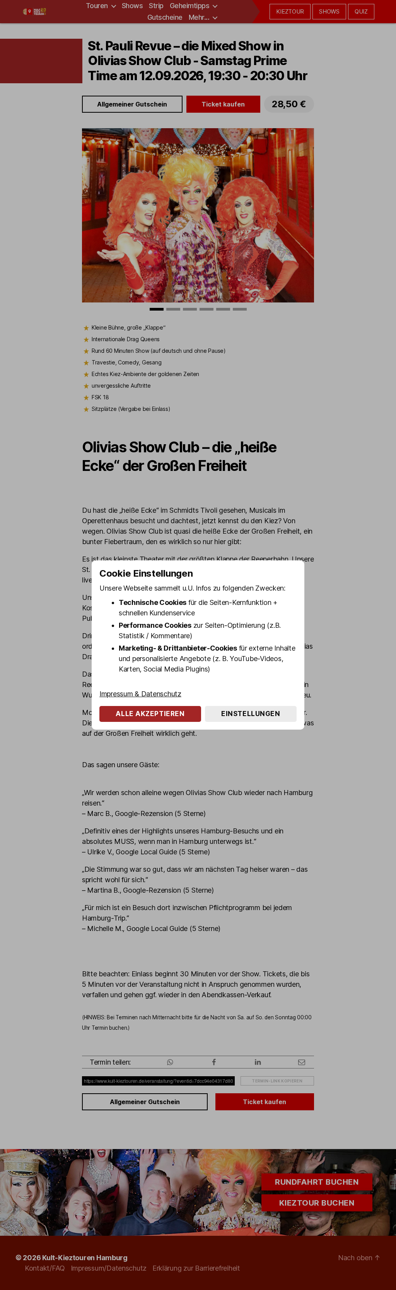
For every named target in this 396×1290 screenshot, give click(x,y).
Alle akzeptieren (150, 714)
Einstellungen (250, 714)
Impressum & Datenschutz (140, 694)
